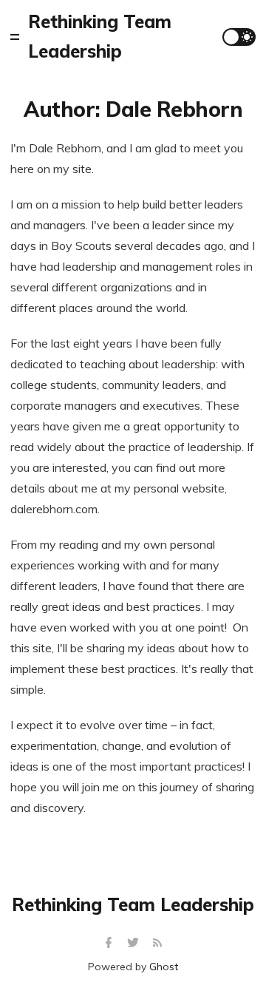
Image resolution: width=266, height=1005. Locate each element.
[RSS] (157, 943)
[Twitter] (135, 943)
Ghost (163, 966)
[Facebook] (110, 943)
